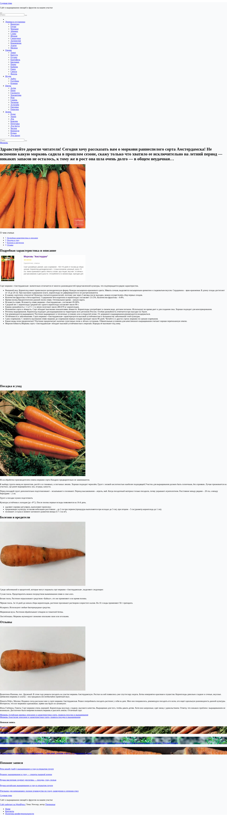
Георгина (15, 109)
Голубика (15, 81)
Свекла (14, 71)
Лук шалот (15, 135)
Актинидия (16, 41)
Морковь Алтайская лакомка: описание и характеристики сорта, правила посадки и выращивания (44, 715)
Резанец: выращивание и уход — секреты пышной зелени (26, 774)
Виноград (15, 24)
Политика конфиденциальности (19, 814)
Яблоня (14, 36)
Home (7, 809)
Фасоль (14, 74)
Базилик (14, 121)
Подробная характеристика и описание (22, 238)
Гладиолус (15, 93)
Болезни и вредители (15, 243)
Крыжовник (16, 43)
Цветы (8, 86)
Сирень (14, 100)
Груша (13, 26)
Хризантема (16, 95)
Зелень (8, 112)
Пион (13, 90)
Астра (13, 88)
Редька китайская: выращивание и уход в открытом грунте (26, 785)
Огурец (14, 57)
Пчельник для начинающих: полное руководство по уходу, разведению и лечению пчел (39, 791)
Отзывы (10, 245)
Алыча (14, 45)
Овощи (8, 50)
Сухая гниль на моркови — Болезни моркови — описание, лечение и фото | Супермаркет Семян (46, 753)
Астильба (15, 105)
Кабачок (14, 67)
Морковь (4, 143)
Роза (12, 97)
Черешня (14, 29)
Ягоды (8, 76)
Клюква (14, 83)
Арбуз (13, 79)
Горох (13, 69)
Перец (13, 64)
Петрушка (15, 124)
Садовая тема (6, 3)
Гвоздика (15, 107)
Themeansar (50, 804)
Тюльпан (15, 102)
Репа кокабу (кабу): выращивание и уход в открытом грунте (27, 769)
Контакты (9, 811)
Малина (14, 48)
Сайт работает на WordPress (12, 804)
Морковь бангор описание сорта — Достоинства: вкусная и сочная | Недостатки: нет (40, 732)
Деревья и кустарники (15, 22)
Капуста (14, 55)
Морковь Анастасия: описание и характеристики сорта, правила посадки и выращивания (40, 717)
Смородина (16, 38)
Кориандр (15, 131)
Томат (13, 52)
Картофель (15, 60)
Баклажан (15, 62)
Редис (13, 114)
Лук (12, 119)
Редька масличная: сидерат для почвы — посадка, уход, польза (28, 780)
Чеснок (14, 128)
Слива (13, 34)
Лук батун (15, 126)
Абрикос (14, 31)
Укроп (13, 116)
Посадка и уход (13, 240)
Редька (14, 133)
